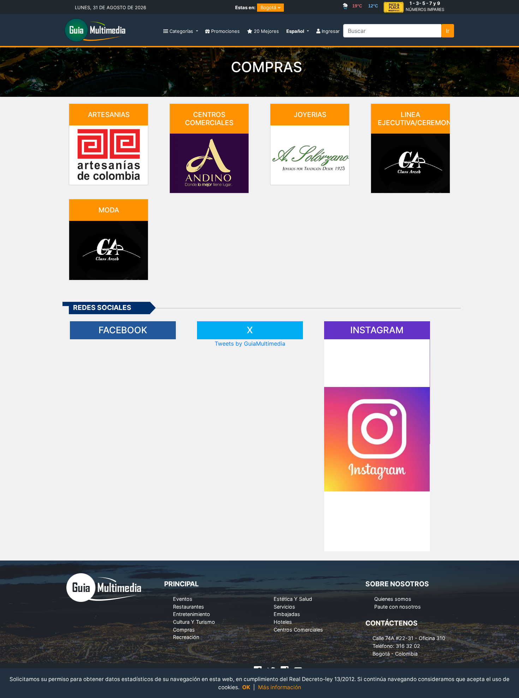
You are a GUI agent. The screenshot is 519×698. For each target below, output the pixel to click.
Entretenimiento (191, 614)
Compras (184, 630)
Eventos (182, 599)
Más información (279, 687)
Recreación (186, 637)
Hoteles (283, 622)
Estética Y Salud (293, 599)
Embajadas (287, 614)
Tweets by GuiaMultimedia (250, 343)
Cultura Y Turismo (194, 622)
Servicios (284, 607)
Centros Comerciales (298, 630)
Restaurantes (188, 607)
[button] (297, 31)
